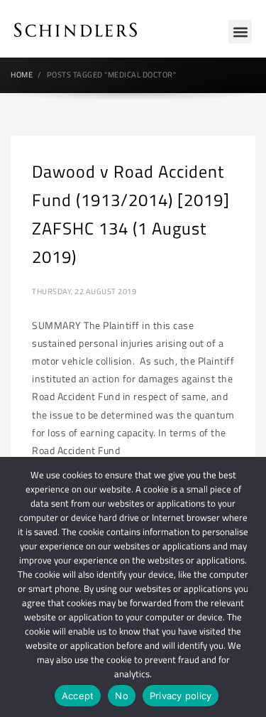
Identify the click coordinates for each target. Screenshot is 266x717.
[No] (248, 587)
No (121, 695)
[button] (240, 31)
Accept (78, 695)
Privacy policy (181, 695)
